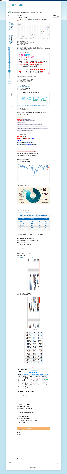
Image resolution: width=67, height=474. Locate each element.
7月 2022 (9, 86)
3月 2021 (9, 102)
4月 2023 (9, 77)
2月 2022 (9, 91)
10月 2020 (9, 107)
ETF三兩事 (10, 43)
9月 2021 (9, 96)
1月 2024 (9, 69)
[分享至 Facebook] (29, 428)
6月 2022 (9, 87)
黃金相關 (10, 38)
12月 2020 (9, 105)
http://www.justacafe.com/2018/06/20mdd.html (23, 86)
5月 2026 (9, 48)
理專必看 (10, 36)
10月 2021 (9, 95)
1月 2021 (9, 104)
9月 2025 (9, 52)
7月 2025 (9, 54)
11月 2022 (9, 82)
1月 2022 (9, 92)
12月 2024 (9, 61)
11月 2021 (9, 94)
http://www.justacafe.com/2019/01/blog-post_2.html (25, 257)
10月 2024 (9, 63)
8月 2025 (9, 53)
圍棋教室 (10, 37)
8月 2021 (9, 97)
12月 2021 (9, 93)
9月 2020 (9, 108)
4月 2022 (9, 89)
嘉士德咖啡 (10, 40)
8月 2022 (9, 85)
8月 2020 (9, 109)
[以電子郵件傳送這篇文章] (27, 428)
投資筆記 (20, 429)
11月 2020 (9, 106)
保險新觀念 (10, 26)
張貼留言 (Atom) (21, 458)
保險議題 (10, 27)
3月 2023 (9, 78)
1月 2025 (9, 60)
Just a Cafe (16, 5)
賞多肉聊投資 (10, 41)
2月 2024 (9, 68)
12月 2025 (9, 51)
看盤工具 (10, 28)
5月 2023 (9, 76)
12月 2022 (9, 81)
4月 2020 (9, 113)
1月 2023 (9, 80)
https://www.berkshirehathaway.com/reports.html (24, 212)
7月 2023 (9, 74)
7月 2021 (9, 98)
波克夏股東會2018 (11, 24)
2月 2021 (9, 103)
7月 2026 (9, 47)
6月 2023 (9, 75)
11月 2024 (9, 62)
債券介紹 (10, 39)
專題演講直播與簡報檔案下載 (11, 35)
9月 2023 (9, 72)
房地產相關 (10, 23)
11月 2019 (9, 118)
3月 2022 (9, 90)
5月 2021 (9, 100)
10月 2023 (9, 71)
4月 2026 (9, 49)
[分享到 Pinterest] (30, 428)
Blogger (36, 467)
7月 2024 (9, 64)
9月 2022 (9, 84)
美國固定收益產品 (11, 29)
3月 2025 (9, 58)
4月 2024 (9, 66)
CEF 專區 (10, 42)
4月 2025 (9, 57)
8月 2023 (9, 73)
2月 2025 (9, 59)
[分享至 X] (28, 428)
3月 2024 (9, 67)
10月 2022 (9, 83)
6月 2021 (9, 99)
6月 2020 (9, 111)
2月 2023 (9, 79)
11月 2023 (9, 70)
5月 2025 (9, 56)
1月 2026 (9, 50)
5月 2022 (9, 88)
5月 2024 (9, 65)
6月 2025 (9, 55)
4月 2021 (9, 101)
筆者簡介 (9, 11)
